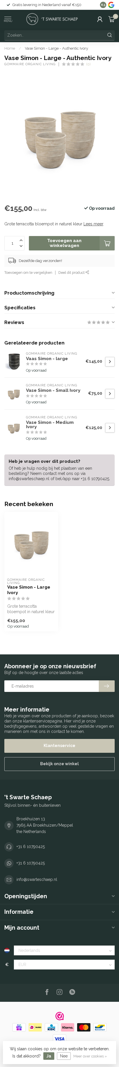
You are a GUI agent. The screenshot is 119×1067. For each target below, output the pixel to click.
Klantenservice (59, 745)
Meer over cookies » (90, 1056)
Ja (49, 1056)
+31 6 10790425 (30, 846)
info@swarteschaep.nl (36, 879)
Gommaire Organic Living (30, 64)
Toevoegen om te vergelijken (28, 272)
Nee (64, 1056)
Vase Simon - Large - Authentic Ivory (56, 48)
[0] (111, 19)
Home (9, 48)
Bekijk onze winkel (59, 763)
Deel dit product (71, 272)
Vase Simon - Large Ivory (28, 590)
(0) (88, 64)
